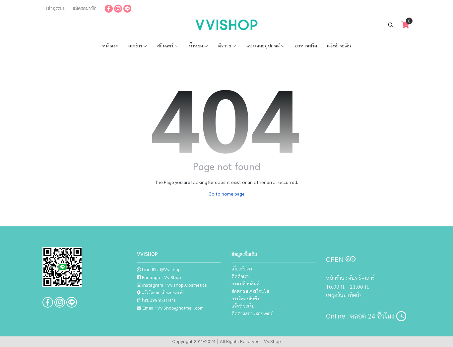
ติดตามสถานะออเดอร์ (252, 313)
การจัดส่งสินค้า (245, 298)
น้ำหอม (196, 45)
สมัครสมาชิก (84, 8)
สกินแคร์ (165, 45)
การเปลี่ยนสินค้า (246, 283)
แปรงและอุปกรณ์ (263, 45)
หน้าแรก (110, 45)
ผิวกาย (225, 45)
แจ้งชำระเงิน (339, 45)
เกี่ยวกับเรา (241, 268)
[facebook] (109, 8)
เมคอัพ (135, 45)
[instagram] (118, 8)
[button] (390, 25)
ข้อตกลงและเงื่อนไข (250, 291)
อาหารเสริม (306, 45)
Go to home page (227, 194)
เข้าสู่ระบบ (56, 8)
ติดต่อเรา (240, 276)
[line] (127, 8)
